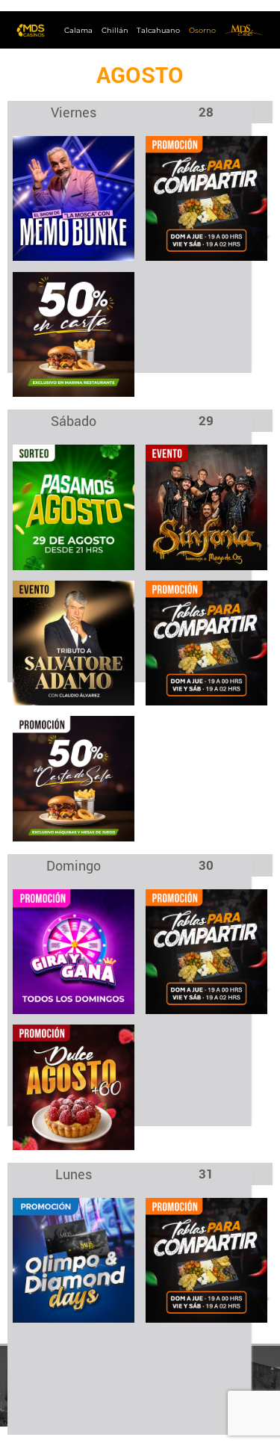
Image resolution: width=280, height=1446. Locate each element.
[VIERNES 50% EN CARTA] (73, 334)
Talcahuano (158, 30)
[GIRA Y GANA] (73, 951)
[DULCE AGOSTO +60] (73, 1086)
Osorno (202, 30)
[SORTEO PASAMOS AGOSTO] (73, 506)
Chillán (115, 30)
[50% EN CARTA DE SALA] (73, 777)
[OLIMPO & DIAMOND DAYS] (73, 1259)
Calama (78, 30)
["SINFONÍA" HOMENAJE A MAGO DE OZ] (206, 506)
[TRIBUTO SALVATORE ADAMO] (73, 642)
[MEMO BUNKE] (73, 198)
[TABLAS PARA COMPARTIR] (206, 198)
